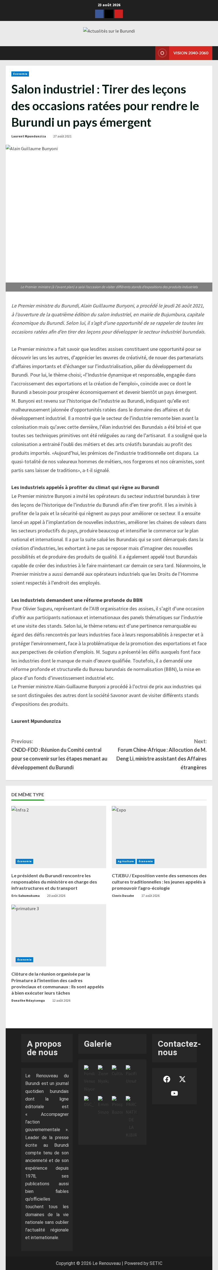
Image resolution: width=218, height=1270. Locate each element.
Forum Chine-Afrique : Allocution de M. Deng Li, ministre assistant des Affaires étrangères (161, 754)
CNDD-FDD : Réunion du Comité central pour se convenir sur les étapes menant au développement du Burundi (59, 754)
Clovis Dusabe (123, 895)
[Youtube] (118, 14)
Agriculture (126, 861)
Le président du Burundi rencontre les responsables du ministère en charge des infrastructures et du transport (54, 882)
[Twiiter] (109, 14)
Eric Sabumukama (25, 895)
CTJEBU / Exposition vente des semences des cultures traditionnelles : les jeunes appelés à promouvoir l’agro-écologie (159, 882)
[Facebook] (99, 14)
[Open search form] (149, 53)
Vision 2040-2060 (190, 52)
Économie (20, 74)
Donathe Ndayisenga (28, 1000)
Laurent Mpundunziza (28, 136)
